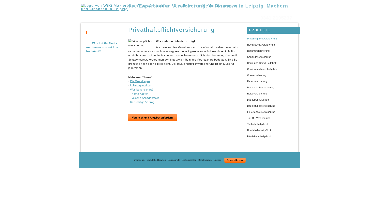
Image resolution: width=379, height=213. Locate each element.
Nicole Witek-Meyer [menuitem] (172, 11)
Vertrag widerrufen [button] (235, 160)
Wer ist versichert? (141, 89)
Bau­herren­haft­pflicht (258, 99)
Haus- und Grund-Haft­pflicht (262, 63)
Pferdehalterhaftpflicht (259, 136)
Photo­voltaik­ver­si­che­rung (260, 87)
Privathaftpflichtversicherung (262, 38)
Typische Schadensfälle (144, 97)
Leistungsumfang (141, 85)
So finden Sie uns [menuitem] (255, 11)
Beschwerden (205, 160)
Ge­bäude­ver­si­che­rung (259, 57)
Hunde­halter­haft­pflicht (259, 130)
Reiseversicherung (257, 93)
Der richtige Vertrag (142, 102)
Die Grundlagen (140, 81)
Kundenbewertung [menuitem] (285, 11)
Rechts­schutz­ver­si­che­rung (261, 44)
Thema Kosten (139, 93)
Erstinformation (189, 160)
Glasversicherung (256, 75)
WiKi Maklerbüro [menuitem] (141, 11)
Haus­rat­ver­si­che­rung (258, 51)
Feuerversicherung (257, 81)
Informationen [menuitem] (227, 11)
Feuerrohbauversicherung (261, 112)
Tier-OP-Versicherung (258, 118)
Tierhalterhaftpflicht (257, 124)
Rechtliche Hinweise (156, 160)
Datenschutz (174, 160)
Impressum (139, 160)
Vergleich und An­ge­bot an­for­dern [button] (152, 117)
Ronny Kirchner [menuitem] (201, 11)
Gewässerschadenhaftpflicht (262, 69)
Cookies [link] (217, 160)
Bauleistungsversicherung (261, 106)
